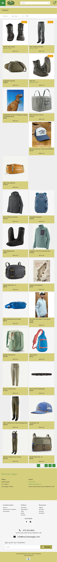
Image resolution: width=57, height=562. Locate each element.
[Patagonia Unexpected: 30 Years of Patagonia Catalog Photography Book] (15, 100)
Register (41, 507)
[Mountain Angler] (12, 3)
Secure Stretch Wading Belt (37, 389)
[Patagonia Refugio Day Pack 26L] (15, 340)
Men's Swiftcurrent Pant (36, 47)
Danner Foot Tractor (9, 47)
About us (5, 507)
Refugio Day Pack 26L (9, 355)
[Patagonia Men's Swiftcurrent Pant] (41, 32)
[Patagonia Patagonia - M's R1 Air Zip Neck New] (41, 236)
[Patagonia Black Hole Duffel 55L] (15, 168)
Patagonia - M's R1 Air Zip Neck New (40, 251)
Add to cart (15, 51)
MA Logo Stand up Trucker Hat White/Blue (42, 149)
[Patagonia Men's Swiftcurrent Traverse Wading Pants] (15, 408)
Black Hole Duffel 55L (9, 183)
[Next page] (53, 465)
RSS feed (23, 515)
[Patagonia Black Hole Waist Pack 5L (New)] (15, 305)
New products (24, 509)
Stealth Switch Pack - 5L (9, 285)
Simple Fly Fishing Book (36, 285)
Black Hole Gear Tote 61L (37, 115)
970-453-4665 (31, 481)
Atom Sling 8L (33, 355)
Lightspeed (38, 553)
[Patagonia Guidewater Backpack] (41, 202)
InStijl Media (30, 555)
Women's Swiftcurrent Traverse (12, 457)
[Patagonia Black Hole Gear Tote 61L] (41, 100)
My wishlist (41, 513)
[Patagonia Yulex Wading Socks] (15, 236)
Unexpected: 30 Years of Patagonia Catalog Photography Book (15, 115)
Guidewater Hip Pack (9, 81)
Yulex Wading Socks (8, 251)
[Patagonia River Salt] (41, 66)
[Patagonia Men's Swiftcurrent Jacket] (15, 202)
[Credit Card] (28, 559)
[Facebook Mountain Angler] (26, 521)
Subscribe (47, 547)
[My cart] (54, 3)
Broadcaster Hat (34, 423)
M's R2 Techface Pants (9, 389)
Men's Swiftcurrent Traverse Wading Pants (15, 423)
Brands (22, 513)
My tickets (41, 511)
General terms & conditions (9, 509)
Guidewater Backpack (36, 217)
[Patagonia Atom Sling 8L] (41, 340)
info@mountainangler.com (34, 484)
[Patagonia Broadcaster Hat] (41, 408)
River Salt (32, 81)
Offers (22, 511)
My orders (41, 509)
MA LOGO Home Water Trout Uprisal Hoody (40, 320)
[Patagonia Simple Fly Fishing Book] (41, 270)
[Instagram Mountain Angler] (30, 521)
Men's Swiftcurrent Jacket (10, 217)
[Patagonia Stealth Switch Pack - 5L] (15, 270)
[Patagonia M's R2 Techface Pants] (15, 374)
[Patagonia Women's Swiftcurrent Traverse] (15, 442)
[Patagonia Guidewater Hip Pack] (15, 66)
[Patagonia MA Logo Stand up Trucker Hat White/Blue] (41, 134)
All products (24, 507)
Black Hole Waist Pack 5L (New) (12, 319)
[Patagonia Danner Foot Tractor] (15, 32)
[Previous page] (38, 465)
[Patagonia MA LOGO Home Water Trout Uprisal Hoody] (41, 305)
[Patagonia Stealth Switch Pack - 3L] (41, 442)
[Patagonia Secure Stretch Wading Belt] (41, 374)
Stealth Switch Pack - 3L (36, 457)
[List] (27, 16)
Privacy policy (6, 511)
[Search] (48, 2)
